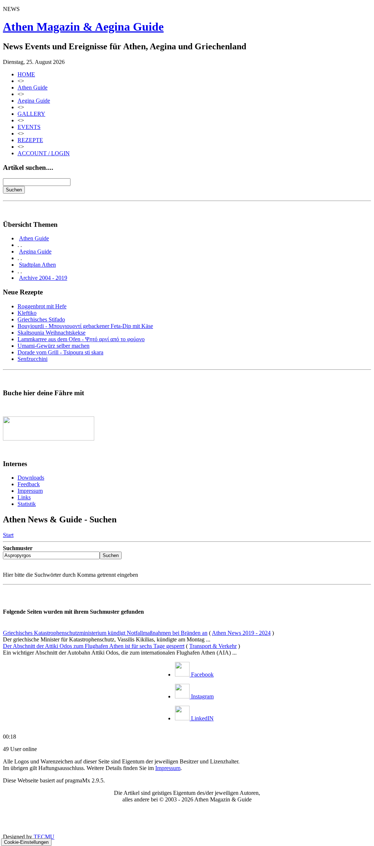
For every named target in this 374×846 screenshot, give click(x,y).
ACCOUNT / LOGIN (44, 153)
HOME (26, 74)
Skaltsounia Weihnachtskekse (51, 332)
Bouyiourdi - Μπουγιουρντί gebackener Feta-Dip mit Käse (85, 326)
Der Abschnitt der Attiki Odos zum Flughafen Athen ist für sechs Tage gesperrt (93, 646)
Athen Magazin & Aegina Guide (83, 26)
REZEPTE (30, 140)
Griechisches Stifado (41, 319)
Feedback (29, 484)
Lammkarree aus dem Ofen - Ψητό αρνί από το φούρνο (81, 339)
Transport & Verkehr (213, 646)
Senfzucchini (32, 359)
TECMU (44, 837)
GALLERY (31, 114)
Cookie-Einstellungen (26, 842)
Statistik (27, 504)
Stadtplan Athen (37, 265)
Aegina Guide (34, 101)
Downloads (31, 478)
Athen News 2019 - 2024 (241, 633)
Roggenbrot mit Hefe (42, 306)
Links (24, 497)
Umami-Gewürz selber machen (53, 346)
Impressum (30, 491)
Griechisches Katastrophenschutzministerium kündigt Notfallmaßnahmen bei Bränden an (105, 633)
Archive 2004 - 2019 (43, 278)
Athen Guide (32, 87)
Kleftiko (27, 313)
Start (8, 535)
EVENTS (29, 127)
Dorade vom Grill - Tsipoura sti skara (60, 352)
